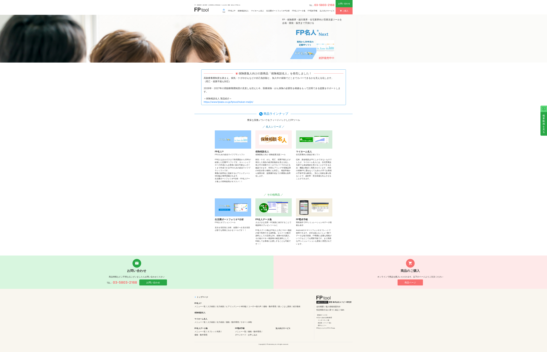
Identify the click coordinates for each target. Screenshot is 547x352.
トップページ (201, 297)
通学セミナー (322, 325)
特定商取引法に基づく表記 (327, 310)
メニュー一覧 (200, 306)
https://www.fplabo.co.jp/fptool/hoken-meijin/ (228, 101)
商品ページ (410, 282)
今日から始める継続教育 (324, 317)
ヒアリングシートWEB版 (236, 306)
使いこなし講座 (284, 306)
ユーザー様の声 (254, 306)
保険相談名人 (243, 11)
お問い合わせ (344, 3)
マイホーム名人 (257, 11)
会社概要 (320, 307)
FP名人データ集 (298, 11)
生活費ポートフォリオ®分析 (278, 11)
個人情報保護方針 (333, 307)
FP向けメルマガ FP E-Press (325, 328)
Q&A (342, 310)
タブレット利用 (213, 331)
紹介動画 (296, 306)
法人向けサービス (327, 11)
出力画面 (220, 306)
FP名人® (231, 11)
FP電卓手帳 (312, 11)
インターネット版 (323, 320)
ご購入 (344, 11)
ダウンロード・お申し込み (246, 335)
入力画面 (211, 306)
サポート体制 (246, 322)
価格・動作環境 (269, 306)
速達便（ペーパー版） (325, 323)
